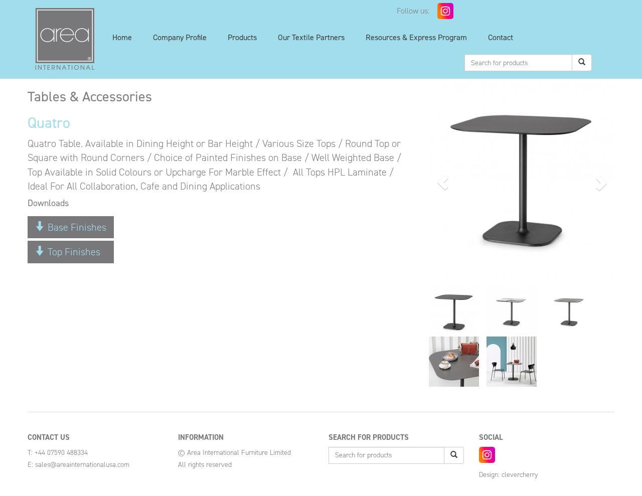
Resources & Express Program (416, 37)
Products (242, 37)
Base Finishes (75, 227)
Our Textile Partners (311, 37)
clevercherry (520, 474)
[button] (443, 182)
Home (122, 37)
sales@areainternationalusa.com (82, 464)
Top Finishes (72, 251)
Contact (500, 37)
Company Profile (180, 37)
